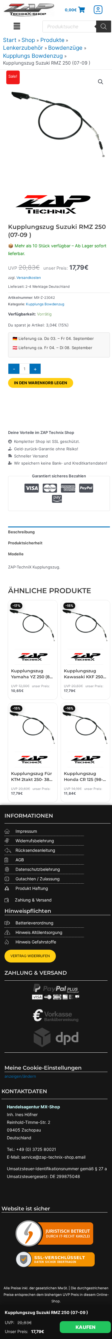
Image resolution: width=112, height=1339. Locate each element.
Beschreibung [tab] (21, 531)
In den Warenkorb (85, 1327)
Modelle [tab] (16, 553)
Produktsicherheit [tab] (25, 542)
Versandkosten (28, 278)
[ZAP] (53, 204)
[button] (17, 26)
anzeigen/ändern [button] (20, 1076)
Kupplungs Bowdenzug (45, 304)
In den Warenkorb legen (40, 382)
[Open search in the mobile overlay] (76, 26)
